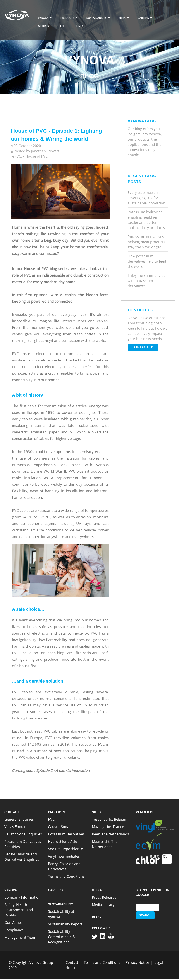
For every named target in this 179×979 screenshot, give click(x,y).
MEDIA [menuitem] (42, 26)
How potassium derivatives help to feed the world (147, 261)
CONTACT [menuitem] (81, 26)
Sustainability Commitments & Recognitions (61, 936)
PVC (17, 156)
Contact (71, 962)
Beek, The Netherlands (110, 834)
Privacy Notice (137, 962)
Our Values (13, 922)
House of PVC (36, 156)
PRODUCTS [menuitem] (67, 18)
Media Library (103, 904)
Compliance (14, 930)
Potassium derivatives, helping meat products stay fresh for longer (146, 241)
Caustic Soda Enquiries (23, 834)
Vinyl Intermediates (64, 856)
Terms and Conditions (66, 876)
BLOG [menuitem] (62, 26)
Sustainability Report (65, 924)
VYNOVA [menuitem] (43, 18)
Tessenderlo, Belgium (109, 819)
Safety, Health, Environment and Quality (18, 910)
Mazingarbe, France (108, 826)
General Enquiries (19, 819)
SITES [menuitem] (122, 18)
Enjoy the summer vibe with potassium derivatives (146, 280)
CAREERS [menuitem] (143, 18)
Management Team (20, 937)
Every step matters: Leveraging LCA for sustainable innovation (146, 197)
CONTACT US (143, 347)
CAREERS (55, 890)
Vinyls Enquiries (17, 826)
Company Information (22, 897)
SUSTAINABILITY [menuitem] (96, 18)
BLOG (96, 917)
